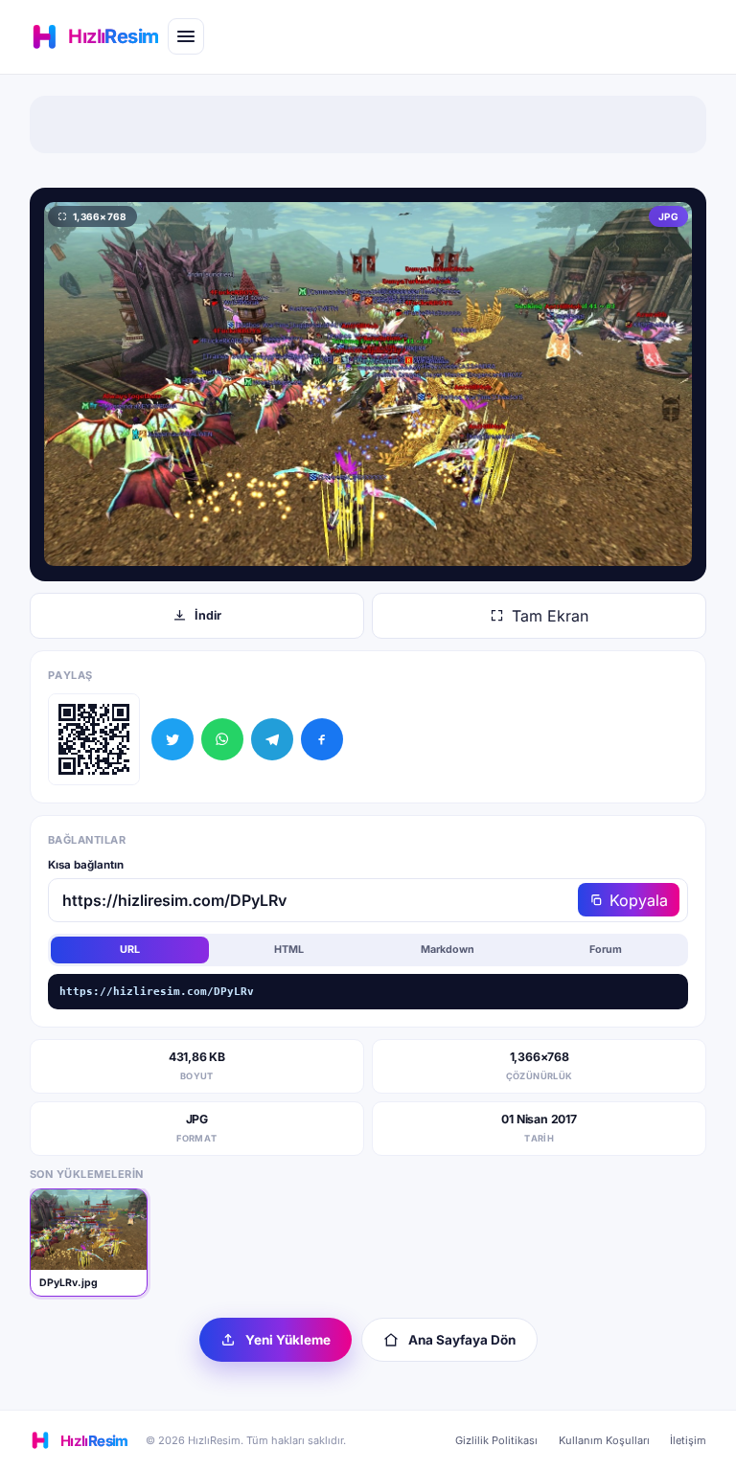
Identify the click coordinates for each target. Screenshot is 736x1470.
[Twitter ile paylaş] (172, 739)
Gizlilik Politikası (496, 1440)
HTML (289, 949)
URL (130, 949)
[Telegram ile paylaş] (272, 739)
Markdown (447, 949)
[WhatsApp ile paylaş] (222, 739)
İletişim (688, 1440)
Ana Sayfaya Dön (462, 1339)
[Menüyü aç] (186, 36)
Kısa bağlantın (86, 864)
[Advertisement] (368, 124)
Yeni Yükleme (288, 1339)
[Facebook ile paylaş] (322, 739)
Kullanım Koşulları (604, 1440)
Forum (605, 949)
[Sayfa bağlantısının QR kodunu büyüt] (94, 739)
